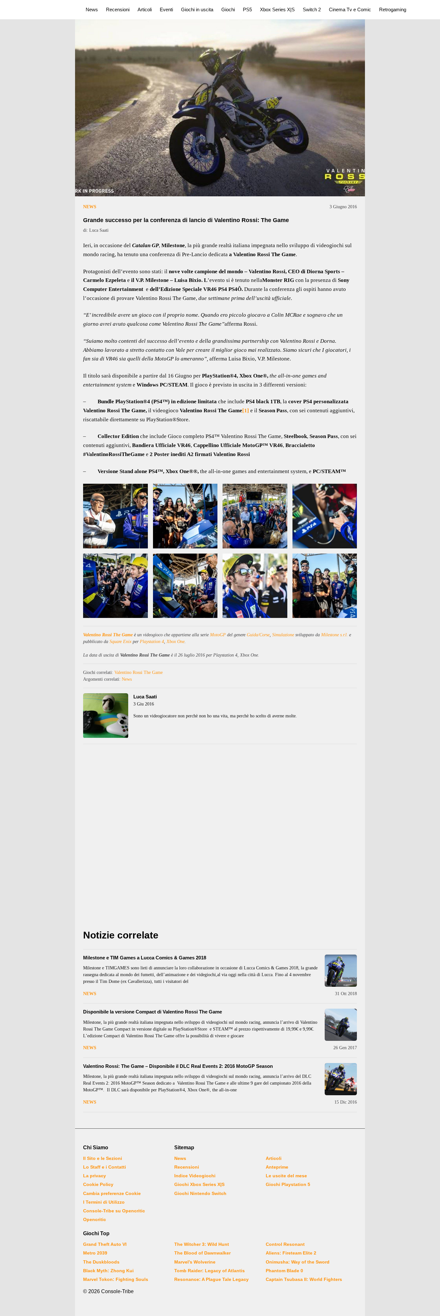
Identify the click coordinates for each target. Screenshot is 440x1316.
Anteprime (277, 1167)
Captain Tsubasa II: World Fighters (304, 1279)
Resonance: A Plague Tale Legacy (211, 1279)
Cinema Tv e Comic (350, 9)
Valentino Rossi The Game (108, 634)
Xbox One (176, 641)
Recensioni (117, 9)
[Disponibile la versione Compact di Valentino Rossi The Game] (341, 1025)
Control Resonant (285, 1244)
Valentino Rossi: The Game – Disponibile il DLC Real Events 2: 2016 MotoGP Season (178, 1066)
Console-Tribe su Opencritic (114, 1210)
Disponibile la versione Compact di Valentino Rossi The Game (152, 1011)
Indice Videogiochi (194, 1175)
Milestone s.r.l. (334, 634)
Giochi (228, 9)
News (92, 9)
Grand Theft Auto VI (105, 1244)
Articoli (145, 9)
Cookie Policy (98, 1184)
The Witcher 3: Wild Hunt (201, 1244)
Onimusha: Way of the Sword (298, 1262)
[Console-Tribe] (39, 9)
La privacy (94, 1175)
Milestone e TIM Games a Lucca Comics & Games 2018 (144, 957)
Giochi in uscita (197, 9)
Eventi (166, 9)
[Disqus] (220, 838)
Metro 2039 (95, 1252)
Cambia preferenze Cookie (112, 1193)
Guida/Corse (258, 634)
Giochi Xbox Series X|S (199, 1184)
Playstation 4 (152, 641)
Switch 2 (312, 9)
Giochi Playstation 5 (288, 1184)
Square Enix (120, 641)
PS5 (247, 9)
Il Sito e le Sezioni (102, 1158)
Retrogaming (392, 9)
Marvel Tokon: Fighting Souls (115, 1279)
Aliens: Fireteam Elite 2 (291, 1252)
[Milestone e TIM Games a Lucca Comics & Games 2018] (341, 971)
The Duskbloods (101, 1262)
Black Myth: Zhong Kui (108, 1270)
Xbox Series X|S (277, 9)
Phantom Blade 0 (284, 1270)
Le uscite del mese (286, 1175)
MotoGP (218, 634)
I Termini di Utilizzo (104, 1202)
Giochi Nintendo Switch (200, 1193)
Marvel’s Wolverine (194, 1262)
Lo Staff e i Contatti (104, 1167)
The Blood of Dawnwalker (202, 1252)
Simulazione (283, 634)
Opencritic (94, 1219)
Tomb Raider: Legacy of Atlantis (209, 1270)
